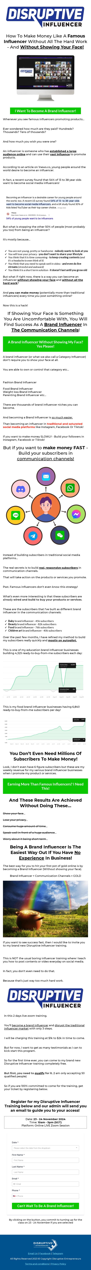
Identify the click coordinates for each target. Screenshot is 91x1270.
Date (15, 1142)
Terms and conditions (37, 1264)
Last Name (18, 1166)
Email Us (32, 1253)
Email (15, 1178)
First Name (18, 1155)
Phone (16, 1190)
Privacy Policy (58, 1264)
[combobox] (45, 1148)
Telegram (57, 1253)
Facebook (44, 1253)
